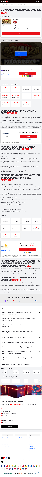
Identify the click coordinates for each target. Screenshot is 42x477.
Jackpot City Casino (5, 444)
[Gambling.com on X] (2, 458)
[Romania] (18, 469)
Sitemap (30, 450)
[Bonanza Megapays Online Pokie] (10, 469)
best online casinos (18, 162)
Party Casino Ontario (5, 446)
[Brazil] (15, 466)
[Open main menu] (1, 1)
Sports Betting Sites (19, 442)
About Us (30, 437)
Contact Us (31, 444)
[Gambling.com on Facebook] (6, 458)
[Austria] (7, 466)
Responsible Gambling (32, 448)
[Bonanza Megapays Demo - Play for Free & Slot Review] (2, 466)
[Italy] (2, 469)
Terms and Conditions (15, 461)
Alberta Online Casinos (6, 437)
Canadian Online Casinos (20, 437)
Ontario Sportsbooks (5, 442)
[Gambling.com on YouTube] (4, 458)
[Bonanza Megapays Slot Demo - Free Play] (26, 469)
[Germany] (26, 466)
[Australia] (4, 466)
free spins (25, 118)
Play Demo (21, 53)
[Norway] (12, 469)
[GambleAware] (18, 473)
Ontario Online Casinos (6, 439)
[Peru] (15, 469)
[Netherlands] (7, 469)
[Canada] (20, 466)
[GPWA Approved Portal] (37, 473)
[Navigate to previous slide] (2, 372)
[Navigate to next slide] (39, 372)
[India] (36, 466)
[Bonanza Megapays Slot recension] (23, 469)
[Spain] (20, 469)
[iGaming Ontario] (7, 473)
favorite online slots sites (32, 292)
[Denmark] (23, 466)
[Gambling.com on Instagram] (9, 458)
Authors (30, 439)
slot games (27, 282)
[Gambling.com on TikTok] (2, 462)
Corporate (31, 446)
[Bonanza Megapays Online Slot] (18, 466)
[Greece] (28, 466)
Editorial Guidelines (32, 442)
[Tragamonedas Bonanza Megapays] (4, 469)
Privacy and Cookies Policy (26, 461)
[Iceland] (31, 466)
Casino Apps (18, 439)
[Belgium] (10, 466)
